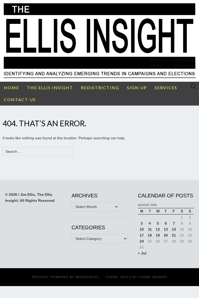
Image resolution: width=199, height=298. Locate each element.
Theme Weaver (153, 277)
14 (174, 229)
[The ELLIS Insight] (99, 41)
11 (150, 229)
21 (174, 235)
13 (166, 229)
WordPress (87, 277)
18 (150, 235)
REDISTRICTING (100, 87)
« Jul (142, 253)
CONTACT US (20, 99)
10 (142, 229)
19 (158, 235)
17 (142, 235)
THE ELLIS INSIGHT (50, 87)
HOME (11, 87)
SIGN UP (137, 87)
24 (142, 241)
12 (158, 229)
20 (166, 235)
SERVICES (166, 87)
